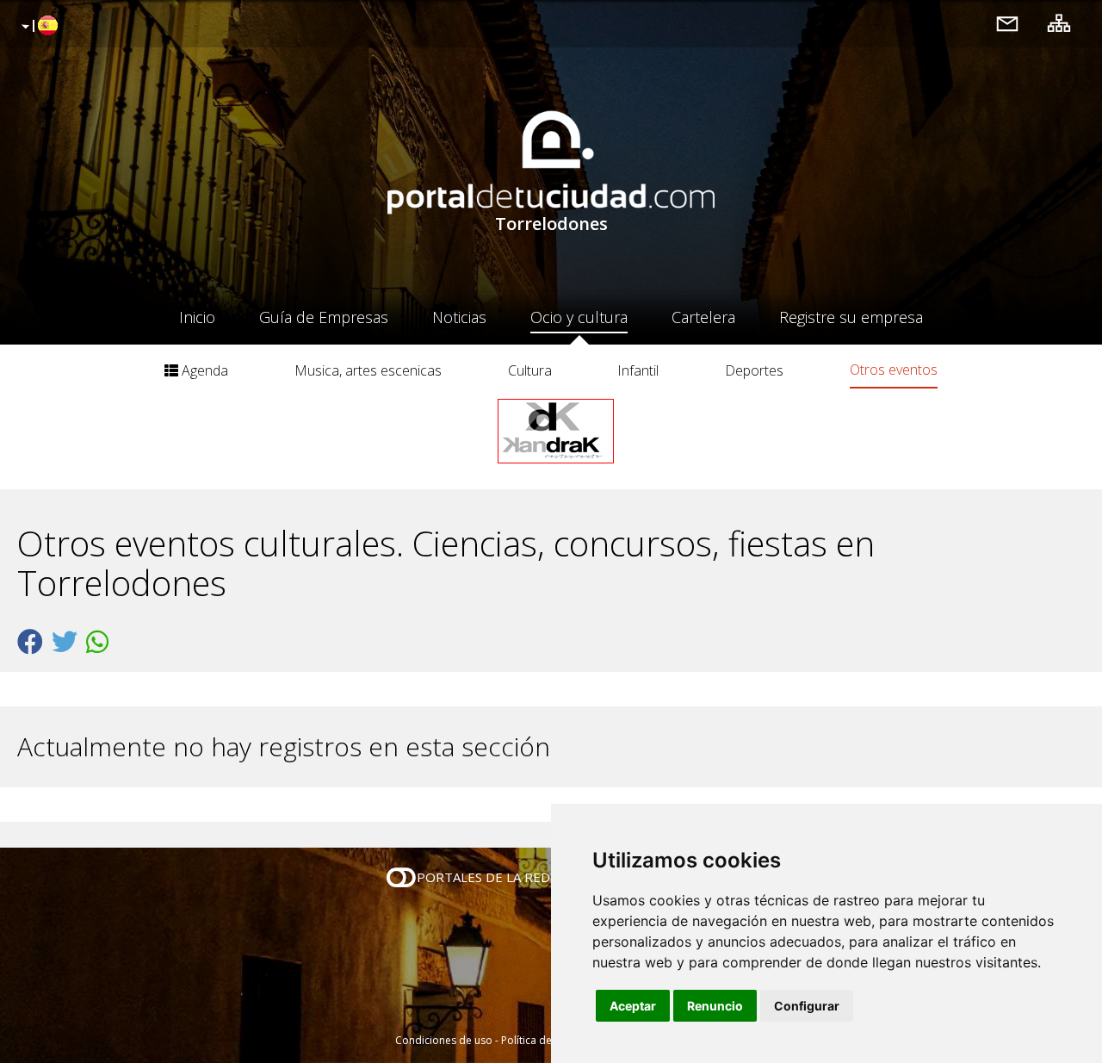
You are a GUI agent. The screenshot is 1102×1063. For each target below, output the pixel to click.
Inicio (197, 317)
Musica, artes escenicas (368, 370)
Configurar (806, 1005)
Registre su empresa (851, 317)
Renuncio (715, 1005)
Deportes (754, 370)
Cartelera (703, 317)
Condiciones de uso (443, 1040)
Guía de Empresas (323, 317)
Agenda (203, 370)
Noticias (459, 317)
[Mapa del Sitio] (1059, 22)
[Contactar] (1007, 22)
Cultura (530, 370)
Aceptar (633, 1005)
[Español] (37, 27)
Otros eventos (894, 369)
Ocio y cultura (579, 317)
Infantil (638, 370)
